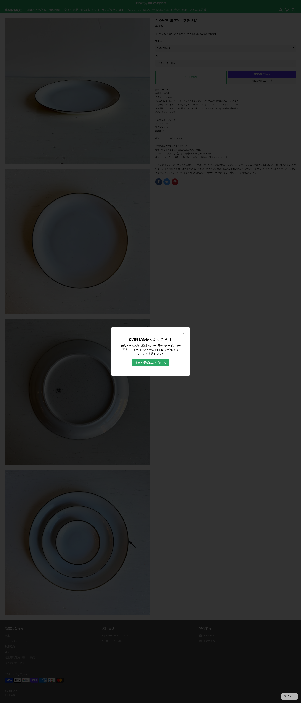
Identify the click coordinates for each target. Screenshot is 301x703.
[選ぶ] (184, 333)
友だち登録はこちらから (150, 362)
